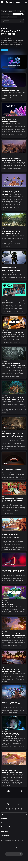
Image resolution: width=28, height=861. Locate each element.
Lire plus (4, 49)
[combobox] (11, 22)
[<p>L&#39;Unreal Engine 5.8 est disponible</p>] (14, 48)
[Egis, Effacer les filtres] (7, 20)
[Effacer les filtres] (20, 21)
